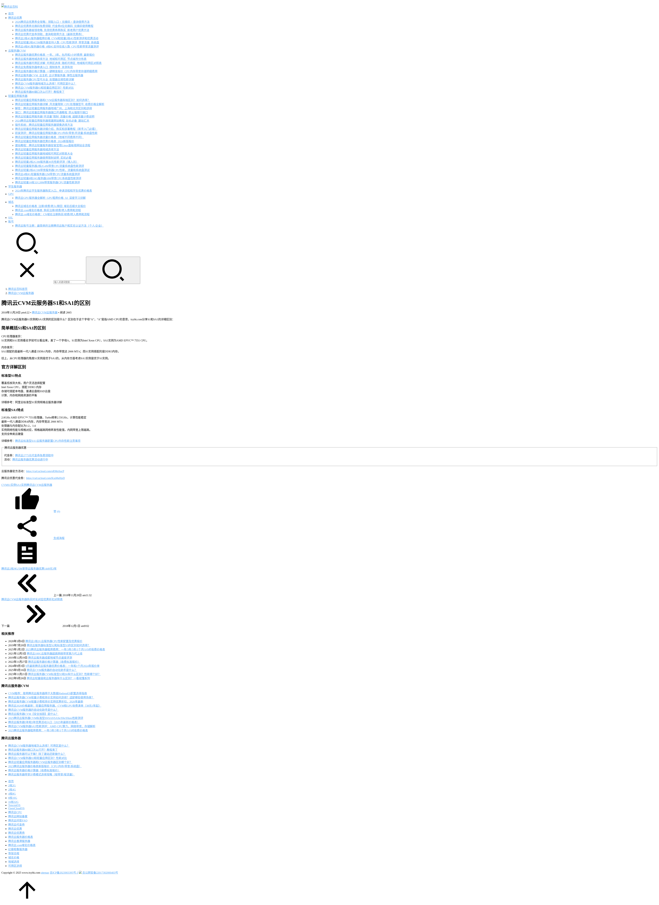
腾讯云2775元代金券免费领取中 (34, 455)
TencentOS (14, 805)
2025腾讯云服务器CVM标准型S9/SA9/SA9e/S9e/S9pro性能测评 (45, 718)
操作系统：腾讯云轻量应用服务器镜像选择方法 (44, 124)
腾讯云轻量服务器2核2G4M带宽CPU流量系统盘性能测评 (49, 166)
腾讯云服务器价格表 (20, 837)
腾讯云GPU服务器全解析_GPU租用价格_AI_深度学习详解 (50, 197)
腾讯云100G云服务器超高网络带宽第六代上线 (54, 653)
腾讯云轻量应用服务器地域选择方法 (37, 149)
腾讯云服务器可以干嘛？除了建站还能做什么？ (37, 753)
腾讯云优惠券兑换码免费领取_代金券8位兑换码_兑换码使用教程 (54, 26)
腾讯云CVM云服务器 (44, 312)
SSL (10, 217)
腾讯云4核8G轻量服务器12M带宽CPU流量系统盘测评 (47, 174)
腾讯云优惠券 (16, 832)
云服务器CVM (17, 50)
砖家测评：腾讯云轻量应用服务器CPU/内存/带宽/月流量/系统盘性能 (56, 133)
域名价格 (13, 857)
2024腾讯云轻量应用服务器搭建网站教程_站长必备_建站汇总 (52, 120)
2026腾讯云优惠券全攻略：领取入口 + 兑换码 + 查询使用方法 (52, 21)
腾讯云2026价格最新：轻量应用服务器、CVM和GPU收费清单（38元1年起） (54, 705)
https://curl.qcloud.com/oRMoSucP (45, 471)
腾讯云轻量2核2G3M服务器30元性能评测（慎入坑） (47, 161)
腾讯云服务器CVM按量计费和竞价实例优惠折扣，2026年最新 (45, 701)
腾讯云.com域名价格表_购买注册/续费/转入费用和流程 (48, 210)
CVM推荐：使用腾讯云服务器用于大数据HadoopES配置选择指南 (47, 693)
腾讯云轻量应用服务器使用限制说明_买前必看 (43, 157)
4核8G (12, 793)
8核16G (12, 797)
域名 (11, 202)
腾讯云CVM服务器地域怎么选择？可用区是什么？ (45, 83)
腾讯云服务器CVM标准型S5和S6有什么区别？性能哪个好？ (64, 674)
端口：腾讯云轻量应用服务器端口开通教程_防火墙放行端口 (51, 112)
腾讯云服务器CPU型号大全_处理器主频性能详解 (44, 79)
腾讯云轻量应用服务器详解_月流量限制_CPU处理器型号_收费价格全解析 (59, 104)
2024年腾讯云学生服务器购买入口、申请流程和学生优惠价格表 (53, 190)
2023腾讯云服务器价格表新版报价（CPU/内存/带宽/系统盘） (45, 766)
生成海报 (59, 538)
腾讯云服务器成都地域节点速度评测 (50, 657)
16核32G (13, 802)
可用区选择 (15, 865)
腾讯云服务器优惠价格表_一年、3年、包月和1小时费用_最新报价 (55, 54)
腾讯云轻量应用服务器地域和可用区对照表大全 (44, 153)
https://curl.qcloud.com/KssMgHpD (45, 478)
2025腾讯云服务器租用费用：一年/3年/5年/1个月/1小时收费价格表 (65, 649)
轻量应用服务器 (17, 96)
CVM (4, 484)
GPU (11, 193)
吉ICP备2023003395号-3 (64, 872)
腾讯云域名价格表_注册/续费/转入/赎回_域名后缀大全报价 (50, 206)
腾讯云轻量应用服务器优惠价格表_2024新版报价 (44, 141)
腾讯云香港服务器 (19, 841)
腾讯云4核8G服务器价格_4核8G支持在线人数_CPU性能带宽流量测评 (57, 46)
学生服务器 (15, 186)
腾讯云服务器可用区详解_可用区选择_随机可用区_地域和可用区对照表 (58, 63)
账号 (11, 221)
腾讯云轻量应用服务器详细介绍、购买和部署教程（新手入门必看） (56, 128)
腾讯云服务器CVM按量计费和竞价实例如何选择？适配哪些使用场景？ (51, 697)
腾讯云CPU (15, 812)
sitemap (45, 872)
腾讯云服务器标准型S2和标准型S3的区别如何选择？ (58, 645)
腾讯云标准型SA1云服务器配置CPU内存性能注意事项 (47, 440)
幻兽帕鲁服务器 (17, 849)
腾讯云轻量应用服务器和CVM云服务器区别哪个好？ (40, 762)
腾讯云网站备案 (17, 816)
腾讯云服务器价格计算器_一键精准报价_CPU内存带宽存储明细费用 (56, 71)
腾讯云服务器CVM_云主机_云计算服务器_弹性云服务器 (49, 75)
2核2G (12, 785)
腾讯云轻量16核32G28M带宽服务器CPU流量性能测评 (47, 182)
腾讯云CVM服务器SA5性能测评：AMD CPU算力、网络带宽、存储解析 (51, 726)
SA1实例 (21, 484)
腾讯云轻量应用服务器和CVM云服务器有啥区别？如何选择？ (52, 100)
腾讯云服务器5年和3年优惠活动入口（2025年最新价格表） (44, 722)
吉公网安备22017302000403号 (100, 872)
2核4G (12, 789)
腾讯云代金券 (16, 824)
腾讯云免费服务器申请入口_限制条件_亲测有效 (44, 67)
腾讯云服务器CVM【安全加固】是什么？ (33, 714)
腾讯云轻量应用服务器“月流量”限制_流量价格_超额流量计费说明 (54, 116)
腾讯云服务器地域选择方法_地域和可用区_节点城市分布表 (50, 58)
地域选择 (13, 861)
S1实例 (12, 484)
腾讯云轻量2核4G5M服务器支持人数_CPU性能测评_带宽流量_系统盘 (57, 42)
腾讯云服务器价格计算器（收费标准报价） (54, 661)
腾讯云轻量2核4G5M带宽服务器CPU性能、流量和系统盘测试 (52, 170)
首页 (11, 13)
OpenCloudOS (16, 808)
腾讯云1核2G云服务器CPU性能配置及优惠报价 (53, 641)
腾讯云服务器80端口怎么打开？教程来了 (40, 91)
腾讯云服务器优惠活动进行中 (30, 459)
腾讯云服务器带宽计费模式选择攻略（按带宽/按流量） (41, 774)
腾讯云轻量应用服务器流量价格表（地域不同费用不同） (49, 137)
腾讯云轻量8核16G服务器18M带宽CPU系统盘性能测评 (48, 178)
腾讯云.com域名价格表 (22, 845)
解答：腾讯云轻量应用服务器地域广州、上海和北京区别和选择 (53, 108)
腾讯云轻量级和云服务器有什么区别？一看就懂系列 (58, 678)
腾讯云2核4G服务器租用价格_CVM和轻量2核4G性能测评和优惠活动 (56, 38)
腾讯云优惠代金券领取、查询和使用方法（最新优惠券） (49, 34)
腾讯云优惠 (15, 17)
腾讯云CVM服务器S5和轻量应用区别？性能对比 (44, 87)
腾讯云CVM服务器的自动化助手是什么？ (52, 670)
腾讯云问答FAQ (17, 820)
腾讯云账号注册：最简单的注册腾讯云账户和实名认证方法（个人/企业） (59, 225)
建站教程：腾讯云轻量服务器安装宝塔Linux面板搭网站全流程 (52, 145)
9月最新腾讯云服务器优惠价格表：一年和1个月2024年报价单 (62, 665)
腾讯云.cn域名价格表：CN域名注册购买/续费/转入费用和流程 (52, 214)
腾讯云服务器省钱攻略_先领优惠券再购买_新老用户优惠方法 (52, 30)
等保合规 (13, 853)
